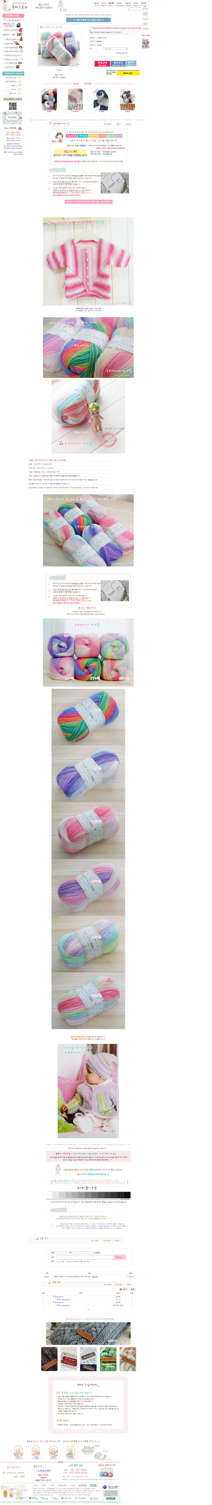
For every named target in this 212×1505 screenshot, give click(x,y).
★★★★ (77, 1261)
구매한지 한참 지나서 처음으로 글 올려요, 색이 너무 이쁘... (72, 1276)
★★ (63, 1261)
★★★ (69, 1261)
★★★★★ (86, 1261)
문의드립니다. (59, 1297)
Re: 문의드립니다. (65, 1300)
